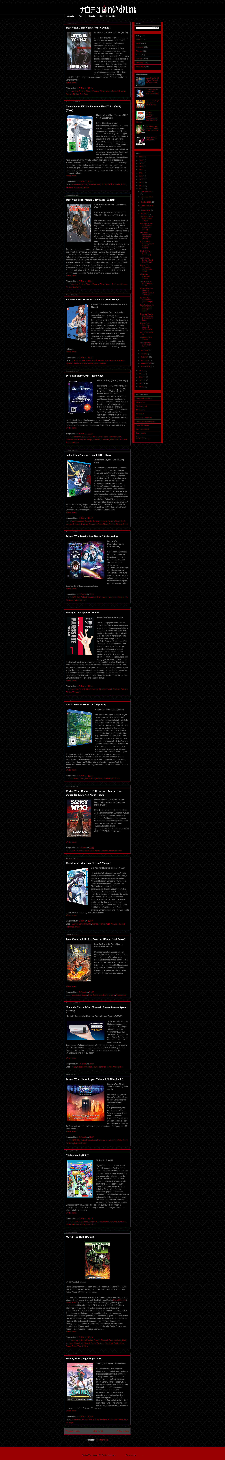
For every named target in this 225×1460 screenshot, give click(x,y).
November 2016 (147, 197)
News (95, 1067)
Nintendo (102, 1067)
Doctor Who (103, 437)
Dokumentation (115, 437)
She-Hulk (109, 1343)
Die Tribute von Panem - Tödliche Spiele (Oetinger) (152, 128)
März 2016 (145, 360)
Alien (90, 437)
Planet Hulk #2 (72, 1303)
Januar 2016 (146, 366)
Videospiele (93, 363)
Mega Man (104, 1222)
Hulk (124, 1340)
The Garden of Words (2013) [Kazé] (86, 704)
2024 (141, 163)
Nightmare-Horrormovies (145, 421)
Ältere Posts (122, 1431)
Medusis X (140, 414)
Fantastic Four (107, 1340)
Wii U (93, 1224)
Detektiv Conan (94, 184)
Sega (126, 1419)
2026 (141, 157)
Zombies (102, 363)
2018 (141, 182)
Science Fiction (72, 94)
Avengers (76, 1340)
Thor (79, 1346)
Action (75, 91)
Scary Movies (141, 433)
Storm (68, 1346)
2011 (141, 383)
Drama (81, 779)
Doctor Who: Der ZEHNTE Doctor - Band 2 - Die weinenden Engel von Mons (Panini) (93, 793)
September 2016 (147, 205)
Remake (76, 524)
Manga (69, 524)
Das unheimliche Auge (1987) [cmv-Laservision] (152, 91)
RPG (120, 1419)
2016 (141, 189)
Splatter (69, 363)
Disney (89, 91)
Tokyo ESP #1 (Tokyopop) (151, 138)
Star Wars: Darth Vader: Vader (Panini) (88, 27)
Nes (90, 1067)
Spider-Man (119, 1343)
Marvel (108, 91)
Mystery (102, 689)
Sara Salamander (142, 425)
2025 (141, 160)
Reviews (122, 91)
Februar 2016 (146, 363)
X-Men (85, 1346)
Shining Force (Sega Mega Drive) (84, 1358)
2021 (141, 173)
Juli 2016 (144, 214)
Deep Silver (83, 1222)
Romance (78, 187)
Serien (86, 187)
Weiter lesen (71, 82)
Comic (80, 851)
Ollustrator (121, 1455)
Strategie (69, 1422)
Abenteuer (76, 184)
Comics (82, 91)
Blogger (139, 1455)
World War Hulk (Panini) (80, 1237)
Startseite (70, 16)
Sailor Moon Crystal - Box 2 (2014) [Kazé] (89, 455)
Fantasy (95, 91)
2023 (141, 166)
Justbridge (88, 440)
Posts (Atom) (102, 1440)
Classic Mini (82, 1067)
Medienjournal (141, 406)
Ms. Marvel (85, 1343)
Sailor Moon (103, 524)
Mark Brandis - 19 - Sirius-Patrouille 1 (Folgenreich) (152, 80)
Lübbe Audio (122, 597)
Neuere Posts (73, 1431)
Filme (102, 91)
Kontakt (91, 16)
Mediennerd (140, 410)
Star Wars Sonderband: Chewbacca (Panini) (90, 200)
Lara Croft (103, 995)
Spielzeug (139, 62)
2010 (141, 387)
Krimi (123, 184)
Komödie (116, 184)
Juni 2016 (144, 351)
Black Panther (87, 1340)
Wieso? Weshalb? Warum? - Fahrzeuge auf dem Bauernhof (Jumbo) (146, 117)
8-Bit (74, 1067)
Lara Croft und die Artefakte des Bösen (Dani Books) (95, 939)
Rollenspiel (113, 1419)
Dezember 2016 (147, 192)
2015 (141, 370)
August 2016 (146, 210)
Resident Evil (110, 360)
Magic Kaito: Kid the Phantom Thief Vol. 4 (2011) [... (146, 226)
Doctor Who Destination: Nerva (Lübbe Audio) (92, 536)
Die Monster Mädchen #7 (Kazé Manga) (88, 863)
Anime (84, 184)
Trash (84, 363)
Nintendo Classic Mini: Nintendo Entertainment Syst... (146, 317)
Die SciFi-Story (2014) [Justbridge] (85, 375)
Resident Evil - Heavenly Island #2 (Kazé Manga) (93, 299)
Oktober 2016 (146, 202)
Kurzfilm (99, 779)
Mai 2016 (144, 354)
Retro (109, 1067)
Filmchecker (140, 402)
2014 (141, 374)
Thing (74, 1346)
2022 (141, 170)
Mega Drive (94, 1419)
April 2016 (145, 357)
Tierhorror (77, 363)
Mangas (101, 360)
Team (81, 16)
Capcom (75, 360)
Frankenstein (71, 440)
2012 (141, 380)
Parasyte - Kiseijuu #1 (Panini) (82, 612)
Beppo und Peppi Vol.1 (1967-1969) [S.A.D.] (152, 103)
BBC (95, 437)
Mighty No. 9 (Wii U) (77, 1155)
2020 (141, 176)
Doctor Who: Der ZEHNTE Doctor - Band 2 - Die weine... (147, 291)
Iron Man (69, 1343)
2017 (141, 186)
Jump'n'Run (94, 1222)
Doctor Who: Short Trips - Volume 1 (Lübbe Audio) (94, 1079)
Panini (115, 91)
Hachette (117, 1340)
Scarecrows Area (142, 429)
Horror (88, 360)
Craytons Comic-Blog (144, 398)
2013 (141, 377)
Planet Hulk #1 (119, 1300)
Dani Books (93, 995)
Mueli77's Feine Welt (144, 418)
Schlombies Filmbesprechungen (143, 438)
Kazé (109, 184)
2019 (141, 179)
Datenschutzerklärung (109, 16)
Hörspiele (112, 597)
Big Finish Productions (86, 597)
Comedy (88, 521)
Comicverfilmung (100, 521)
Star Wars (84, 94)
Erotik (82, 360)
